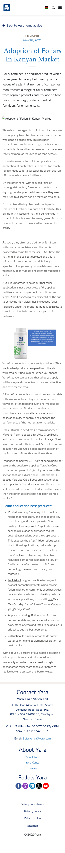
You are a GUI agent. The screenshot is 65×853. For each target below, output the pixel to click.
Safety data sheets (32, 804)
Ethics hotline (32, 818)
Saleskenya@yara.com (37, 738)
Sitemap (32, 826)
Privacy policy (32, 811)
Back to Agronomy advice (24, 25)
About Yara (32, 757)
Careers (32, 768)
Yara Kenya (33, 762)
